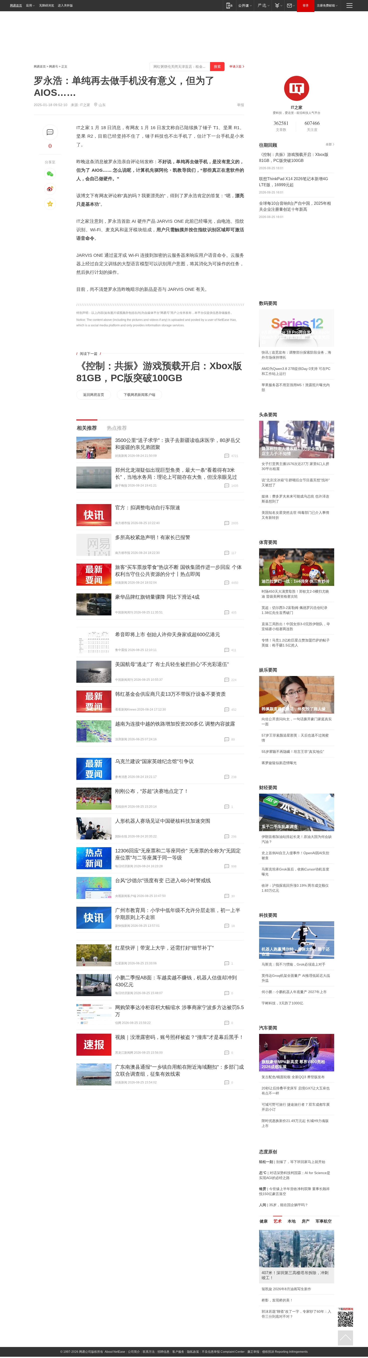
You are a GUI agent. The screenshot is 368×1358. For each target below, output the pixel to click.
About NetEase (115, 1351)
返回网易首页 (93, 395)
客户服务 (178, 1351)
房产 (306, 1221)
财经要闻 (268, 787)
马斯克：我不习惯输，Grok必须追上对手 (293, 964)
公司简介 (134, 1351)
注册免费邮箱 (326, 5)
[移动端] (229, 5)
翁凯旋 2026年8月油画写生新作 (286, 1289)
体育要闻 (268, 542)
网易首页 (16, 5)
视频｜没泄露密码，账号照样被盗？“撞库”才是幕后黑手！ (179, 1037)
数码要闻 (268, 303)
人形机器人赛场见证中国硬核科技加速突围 (162, 821)
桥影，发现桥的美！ (277, 1300)
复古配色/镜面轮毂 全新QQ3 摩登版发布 (293, 1077)
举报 (240, 105)
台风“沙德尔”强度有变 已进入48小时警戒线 (163, 880)
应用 (29, 5)
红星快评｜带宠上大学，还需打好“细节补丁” (164, 948)
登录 (306, 5)
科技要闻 (268, 915)
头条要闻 (268, 414)
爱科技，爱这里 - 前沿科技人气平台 (296, 113)
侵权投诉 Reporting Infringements (285, 1351)
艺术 (278, 1221)
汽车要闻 (268, 1027)
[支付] (278, 5)
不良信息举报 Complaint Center (223, 1351)
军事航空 (324, 1221)
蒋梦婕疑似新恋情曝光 (279, 763)
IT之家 (85, 105)
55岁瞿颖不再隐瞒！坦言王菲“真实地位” (293, 752)
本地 (292, 1221)
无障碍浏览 (46, 5)
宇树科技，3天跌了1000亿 (282, 1003)
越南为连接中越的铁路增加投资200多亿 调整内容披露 (175, 724)
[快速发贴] (50, 132)
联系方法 (149, 1351)
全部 (329, 144)
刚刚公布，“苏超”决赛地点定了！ (152, 791)
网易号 (53, 66)
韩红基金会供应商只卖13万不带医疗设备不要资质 (170, 694)
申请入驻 (236, 66)
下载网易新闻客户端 (139, 395)
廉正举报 (253, 1351)
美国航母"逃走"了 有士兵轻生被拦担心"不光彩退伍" (172, 664)
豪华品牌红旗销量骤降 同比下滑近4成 (157, 597)
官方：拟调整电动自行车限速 (147, 507)
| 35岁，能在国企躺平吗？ (283, 1205)
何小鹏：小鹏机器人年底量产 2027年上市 (294, 992)
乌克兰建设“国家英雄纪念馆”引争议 (154, 761)
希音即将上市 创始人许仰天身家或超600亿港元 (167, 634)
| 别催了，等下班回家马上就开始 (292, 1162)
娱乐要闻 (268, 669)
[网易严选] (263, 5)
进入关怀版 (65, 5)
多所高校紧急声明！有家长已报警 (152, 537)
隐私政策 (193, 1351)
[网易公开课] (245, 5)
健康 (264, 1221)
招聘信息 (163, 1351)
